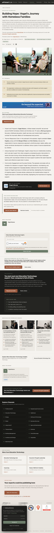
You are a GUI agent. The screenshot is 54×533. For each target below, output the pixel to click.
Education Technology (9, 10)
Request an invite (8, 121)
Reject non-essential (14, 525)
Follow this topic (27, 251)
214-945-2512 (9, 248)
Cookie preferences (48, 530)
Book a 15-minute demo (12, 492)
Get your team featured (10, 210)
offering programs (45, 131)
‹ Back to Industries (6, 7)
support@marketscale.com (19, 248)
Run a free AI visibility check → (13, 267)
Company (5, 379)
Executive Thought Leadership (9, 34)
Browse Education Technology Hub (42, 358)
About (25, 504)
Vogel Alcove (16, 36)
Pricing (45, 2)
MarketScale (20, 32)
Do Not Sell (42, 530)
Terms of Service (36, 530)
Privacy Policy (29, 530)
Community (39, 2)
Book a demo (28, 267)
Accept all (14, 522)
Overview (15, 2)
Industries (32, 2)
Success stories (25, 168)
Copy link (9, 44)
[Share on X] (14, 44)
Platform (20, 2)
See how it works (24, 210)
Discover (25, 2)
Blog (49, 2)
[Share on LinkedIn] (16, 44)
